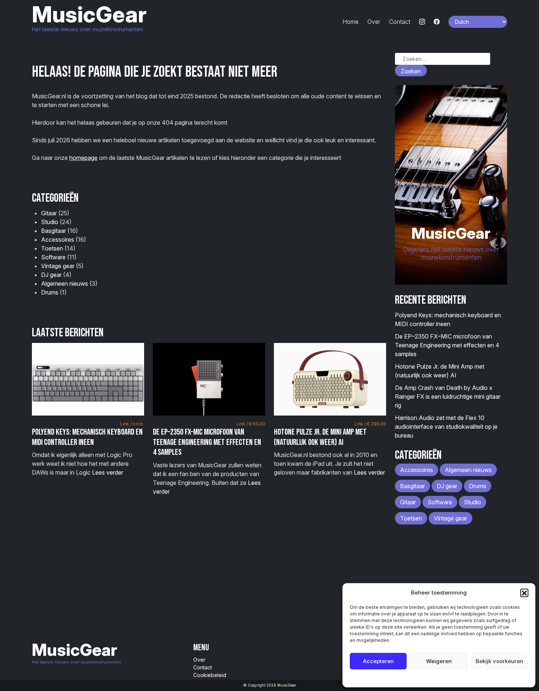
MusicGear (89, 14)
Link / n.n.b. (132, 424)
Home (350, 21)
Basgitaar (53, 230)
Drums (49, 292)
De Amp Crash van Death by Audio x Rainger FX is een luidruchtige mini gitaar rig (447, 396)
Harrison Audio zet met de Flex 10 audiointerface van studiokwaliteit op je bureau (446, 426)
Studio (49, 222)
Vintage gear (57, 266)
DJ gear (51, 274)
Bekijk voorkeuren (499, 661)
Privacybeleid (454, 678)
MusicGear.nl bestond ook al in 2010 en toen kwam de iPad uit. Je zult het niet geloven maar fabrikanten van (330, 448)
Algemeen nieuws (64, 283)
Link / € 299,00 (370, 424)
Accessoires (57, 239)
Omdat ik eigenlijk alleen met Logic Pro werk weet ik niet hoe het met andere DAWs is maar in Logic (88, 448)
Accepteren (378, 661)
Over (373, 21)
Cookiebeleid (420, 678)
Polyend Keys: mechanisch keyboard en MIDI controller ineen (87, 437)
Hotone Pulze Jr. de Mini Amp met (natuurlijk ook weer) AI (320, 437)
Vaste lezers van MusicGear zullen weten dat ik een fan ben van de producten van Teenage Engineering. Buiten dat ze (209, 458)
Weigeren (439, 661)
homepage (83, 157)
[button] (524, 592)
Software (53, 257)
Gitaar (49, 213)
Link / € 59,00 (250, 424)
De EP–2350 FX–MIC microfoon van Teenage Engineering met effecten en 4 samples (207, 442)
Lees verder (107, 472)
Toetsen (52, 248)
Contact (399, 21)
